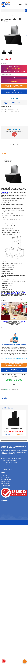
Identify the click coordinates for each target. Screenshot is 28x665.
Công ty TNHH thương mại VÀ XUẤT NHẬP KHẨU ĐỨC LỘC (14, 447)
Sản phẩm (8, 15)
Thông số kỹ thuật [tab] (5, 327)
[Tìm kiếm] (26, 10)
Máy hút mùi (5, 192)
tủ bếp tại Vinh (22, 321)
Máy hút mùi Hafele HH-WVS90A (14, 428)
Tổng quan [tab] (3, 153)
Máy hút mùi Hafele (5, 155)
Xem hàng (8, 434)
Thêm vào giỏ (20, 434)
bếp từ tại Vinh (7, 293)
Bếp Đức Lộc (5, 321)
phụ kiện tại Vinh (14, 293)
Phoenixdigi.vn (7, 522)
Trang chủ (3, 15)
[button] (20, 4)
